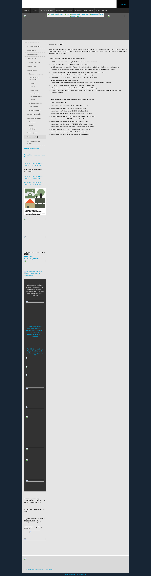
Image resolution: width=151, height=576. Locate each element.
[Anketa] (35, 545)
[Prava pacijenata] (35, 452)
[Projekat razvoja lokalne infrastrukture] (35, 201)
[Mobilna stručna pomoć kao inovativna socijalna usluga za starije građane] (35, 274)
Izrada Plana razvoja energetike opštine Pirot (39, 569)
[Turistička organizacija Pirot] (35, 394)
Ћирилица (123, 4)
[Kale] (35, 468)
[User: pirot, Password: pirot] (35, 361)
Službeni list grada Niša (31, 148)
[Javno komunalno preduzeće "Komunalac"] (35, 425)
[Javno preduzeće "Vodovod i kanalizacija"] (35, 410)
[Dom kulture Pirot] (35, 380)
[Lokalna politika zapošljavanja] (35, 223)
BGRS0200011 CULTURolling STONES (31, 258)
